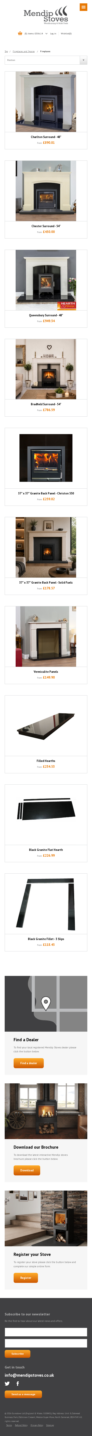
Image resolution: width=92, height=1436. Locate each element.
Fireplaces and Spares (24, 51)
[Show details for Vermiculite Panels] (46, 636)
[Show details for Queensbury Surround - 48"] (46, 280)
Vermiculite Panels (46, 672)
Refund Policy (21, 1425)
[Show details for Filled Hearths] (46, 725)
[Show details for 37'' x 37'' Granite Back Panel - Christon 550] (46, 458)
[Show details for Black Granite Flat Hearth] (46, 815)
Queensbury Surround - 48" (46, 315)
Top (6, 51)
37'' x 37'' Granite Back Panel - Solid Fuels (46, 582)
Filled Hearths (46, 761)
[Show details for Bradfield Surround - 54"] (46, 369)
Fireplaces (45, 51)
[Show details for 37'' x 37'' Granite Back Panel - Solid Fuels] (46, 547)
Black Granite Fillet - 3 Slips (46, 939)
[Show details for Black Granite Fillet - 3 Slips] (46, 904)
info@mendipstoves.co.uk (29, 1375)
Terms (9, 1425)
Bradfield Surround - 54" (46, 404)
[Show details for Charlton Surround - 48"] (46, 102)
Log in (53, 33)
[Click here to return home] (46, 24)
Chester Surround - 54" (46, 226)
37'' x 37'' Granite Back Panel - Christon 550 (46, 493)
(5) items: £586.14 (34, 33)
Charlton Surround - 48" (46, 137)
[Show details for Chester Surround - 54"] (46, 191)
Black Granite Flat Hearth (46, 850)
